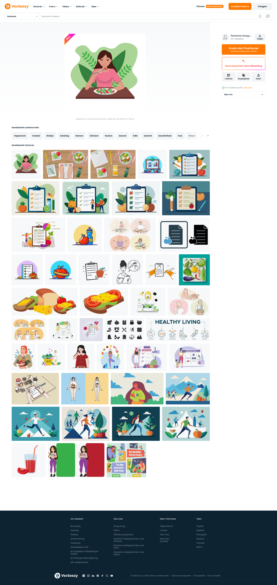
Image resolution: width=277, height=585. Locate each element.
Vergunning (119, 526)
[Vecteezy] (16, 6)
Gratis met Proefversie (243, 49)
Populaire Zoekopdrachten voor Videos (129, 553)
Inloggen (262, 6)
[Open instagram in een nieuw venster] (88, 575)
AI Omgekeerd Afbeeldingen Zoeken (84, 552)
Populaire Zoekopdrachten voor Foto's (129, 546)
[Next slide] (205, 135)
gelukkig (64, 135)
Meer (94, 6)
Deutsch (200, 538)
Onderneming (77, 538)
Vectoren (37, 6)
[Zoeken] (260, 16)
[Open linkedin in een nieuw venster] (93, 575)
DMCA (117, 530)
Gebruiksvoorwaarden (181, 575)
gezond (122, 135)
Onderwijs (76, 542)
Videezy (74, 534)
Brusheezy (76, 526)
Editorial (80, 6)
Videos (65, 6)
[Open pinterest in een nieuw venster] (98, 575)
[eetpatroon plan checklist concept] (146, 357)
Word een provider (164, 539)
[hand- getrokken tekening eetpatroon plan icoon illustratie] (94, 269)
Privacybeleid (199, 575)
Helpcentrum (166, 526)
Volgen (260, 39)
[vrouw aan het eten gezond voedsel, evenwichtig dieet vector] (23, 357)
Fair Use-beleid (213, 575)
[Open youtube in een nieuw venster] (112, 575)
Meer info (228, 94)
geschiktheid (164, 135)
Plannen (200, 6)
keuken (108, 135)
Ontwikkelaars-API (79, 547)
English (200, 526)
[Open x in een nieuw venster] (107, 575)
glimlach (94, 135)
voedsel (36, 135)
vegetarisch (20, 135)
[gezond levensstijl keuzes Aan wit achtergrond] (188, 388)
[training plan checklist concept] (189, 357)
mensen (79, 135)
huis (180, 135)
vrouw (192, 135)
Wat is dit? (248, 87)
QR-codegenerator (80, 562)
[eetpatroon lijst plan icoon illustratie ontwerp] (91, 329)
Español (200, 530)
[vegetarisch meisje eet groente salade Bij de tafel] (26, 164)
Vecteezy (75, 530)
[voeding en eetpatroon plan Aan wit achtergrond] (189, 164)
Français (200, 542)
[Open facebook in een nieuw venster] (84, 575)
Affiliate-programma (123, 534)
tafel (135, 135)
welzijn (50, 135)
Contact (163, 530)
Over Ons (164, 534)
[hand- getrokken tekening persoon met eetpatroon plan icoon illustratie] (127, 269)
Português (201, 534)
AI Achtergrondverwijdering (84, 558)
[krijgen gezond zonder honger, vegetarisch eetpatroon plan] (126, 460)
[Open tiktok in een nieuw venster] (102, 575)
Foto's (52, 6)
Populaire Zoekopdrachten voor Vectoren (129, 539)
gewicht (148, 135)
